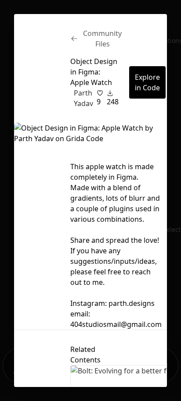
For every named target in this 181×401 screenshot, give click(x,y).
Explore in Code (147, 82)
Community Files (102, 38)
